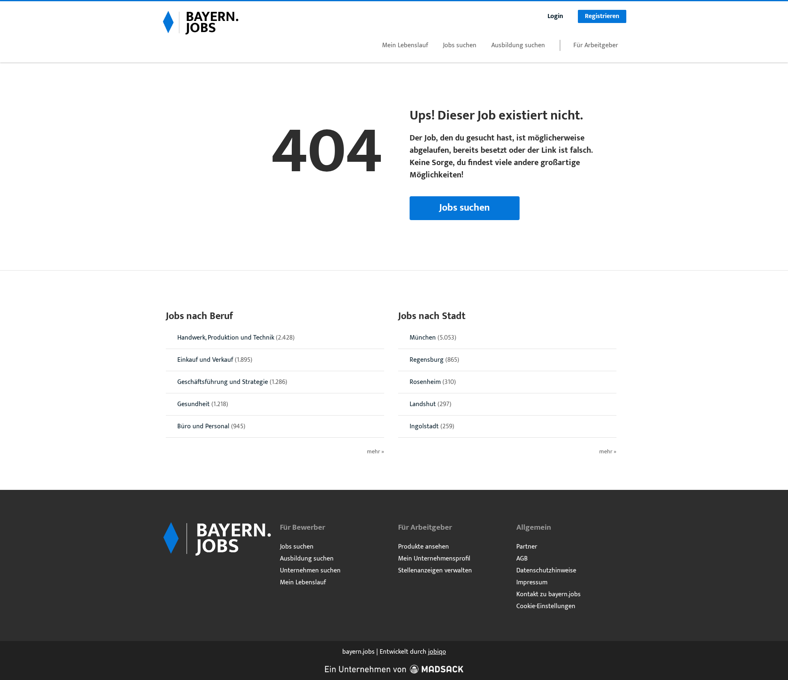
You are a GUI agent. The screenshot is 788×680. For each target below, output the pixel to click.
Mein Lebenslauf (405, 45)
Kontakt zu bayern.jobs (548, 594)
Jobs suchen (459, 45)
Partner (526, 546)
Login (555, 16)
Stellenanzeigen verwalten (435, 570)
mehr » (375, 452)
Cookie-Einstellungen (545, 606)
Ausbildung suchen (518, 45)
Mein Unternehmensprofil (434, 558)
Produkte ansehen (423, 546)
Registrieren (602, 16)
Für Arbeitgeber (595, 45)
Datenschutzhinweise (546, 570)
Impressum (531, 582)
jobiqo (437, 651)
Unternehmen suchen (310, 570)
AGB (522, 558)
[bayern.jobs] (200, 22)
